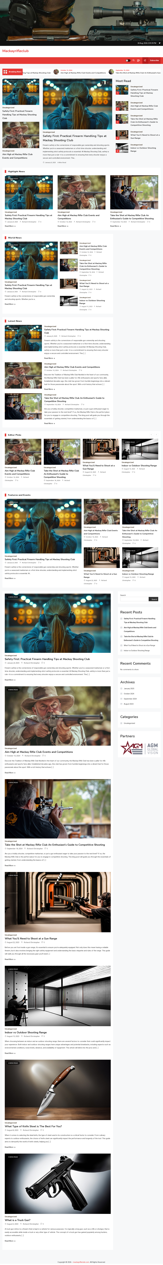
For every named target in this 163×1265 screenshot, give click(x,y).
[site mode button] (128, 60)
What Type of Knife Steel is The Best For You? (33, 1126)
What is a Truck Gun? (17, 1220)
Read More (9, 226)
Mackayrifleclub (15, 51)
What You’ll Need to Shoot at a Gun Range (145, 136)
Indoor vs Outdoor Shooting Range (143, 149)
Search (123, 595)
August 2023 (129, 704)
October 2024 (129, 694)
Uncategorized (8, 108)
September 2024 (130, 699)
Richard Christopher (29, 222)
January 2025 (129, 689)
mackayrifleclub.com (81, 1262)
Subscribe (154, 60)
